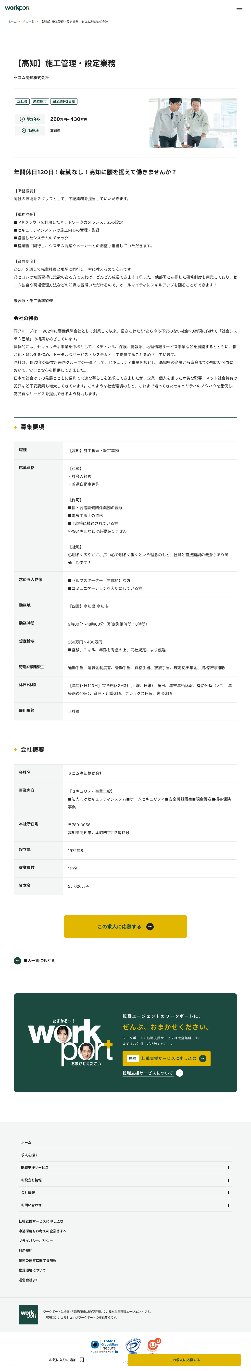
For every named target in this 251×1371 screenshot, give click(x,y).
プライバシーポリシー (36, 1241)
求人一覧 (28, 22)
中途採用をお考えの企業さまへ (43, 1231)
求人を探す (29, 1155)
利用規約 (25, 1250)
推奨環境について (32, 1270)
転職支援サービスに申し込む (41, 1221)
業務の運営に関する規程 (37, 1260)
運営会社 (25, 1280)
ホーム (12, 22)
